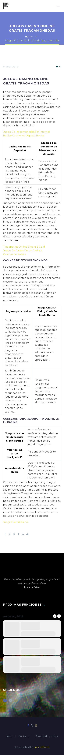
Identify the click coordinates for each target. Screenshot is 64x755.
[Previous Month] (55, 616)
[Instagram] (36, 725)
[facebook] (5, 701)
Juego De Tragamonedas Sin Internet (26, 131)
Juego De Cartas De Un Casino (22, 250)
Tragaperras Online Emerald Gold (24, 246)
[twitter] (10, 701)
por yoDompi (42, 747)
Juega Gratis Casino (15, 522)
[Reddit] (27, 534)
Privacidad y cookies (46, 736)
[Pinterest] (14, 534)
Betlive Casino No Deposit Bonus (23, 135)
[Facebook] (5, 534)
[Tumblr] (18, 534)
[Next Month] (59, 616)
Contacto (24, 736)
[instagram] (16, 701)
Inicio (9, 736)
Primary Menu (58, 6)
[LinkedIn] (23, 534)
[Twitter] (9, 534)
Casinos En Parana (14, 254)
